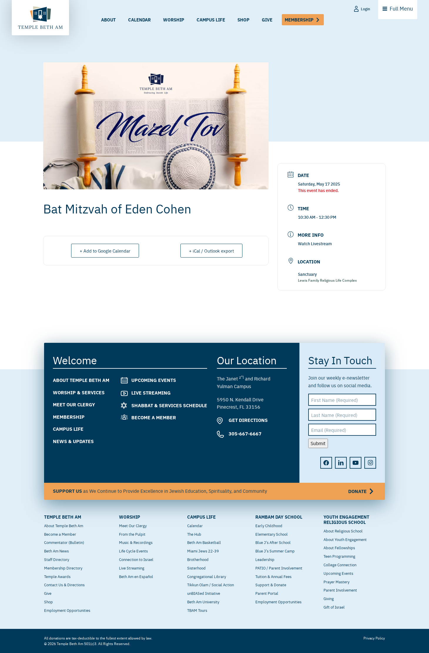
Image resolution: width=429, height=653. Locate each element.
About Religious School (343, 530)
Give (267, 19)
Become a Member (153, 417)
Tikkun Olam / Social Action (210, 584)
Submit (318, 443)
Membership (299, 19)
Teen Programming (339, 556)
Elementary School (271, 534)
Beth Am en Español (136, 576)
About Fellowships (339, 547)
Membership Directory (63, 567)
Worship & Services (79, 392)
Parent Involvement (340, 589)
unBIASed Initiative (203, 593)
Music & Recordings (136, 542)
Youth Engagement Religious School (346, 519)
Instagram (370, 463)
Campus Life (211, 19)
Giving (329, 598)
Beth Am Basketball (204, 542)
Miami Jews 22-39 (203, 550)
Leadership (264, 559)
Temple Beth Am (62, 517)
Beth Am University (203, 601)
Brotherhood (198, 559)
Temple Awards (57, 576)
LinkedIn (341, 463)
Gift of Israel (334, 606)
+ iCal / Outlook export (211, 251)
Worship (173, 19)
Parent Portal (266, 593)
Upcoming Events (153, 380)
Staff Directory (56, 559)
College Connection (340, 564)
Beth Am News (56, 550)
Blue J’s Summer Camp (275, 550)
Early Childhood (268, 525)
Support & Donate (270, 584)
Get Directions (247, 420)
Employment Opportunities (67, 610)
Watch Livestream (315, 243)
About (108, 19)
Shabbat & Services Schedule (169, 405)
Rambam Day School (278, 517)
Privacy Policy (374, 638)
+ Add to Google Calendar (105, 251)
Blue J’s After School (273, 542)
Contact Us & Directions (64, 584)
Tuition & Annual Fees (273, 576)
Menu (401, 8)
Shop (243, 19)
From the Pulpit (132, 534)
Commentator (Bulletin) (64, 542)
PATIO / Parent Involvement (278, 567)
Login (365, 8)
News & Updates (73, 441)
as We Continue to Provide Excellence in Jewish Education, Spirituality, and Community (210, 491)
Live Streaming (151, 392)
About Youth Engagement (345, 539)
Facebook (326, 463)
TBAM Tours (197, 610)
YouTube (355, 463)
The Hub (194, 534)
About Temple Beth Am (81, 380)
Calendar (139, 19)
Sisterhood (196, 567)
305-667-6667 (244, 433)
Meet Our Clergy (74, 404)
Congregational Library (206, 576)
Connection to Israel (136, 559)
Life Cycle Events (133, 550)
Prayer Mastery (336, 581)
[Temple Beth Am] (40, 17)
